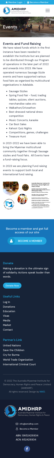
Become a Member (39, 2)
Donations (9, 306)
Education (9, 311)
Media (6, 320)
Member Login (15, 2)
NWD (42, 391)
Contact (8, 329)
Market (7, 325)
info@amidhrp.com (29, 424)
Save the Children (13, 350)
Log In (6, 302)
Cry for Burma (11, 354)
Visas (6, 315)
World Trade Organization (18, 359)
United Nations (12, 345)
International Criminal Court (19, 364)
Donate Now (12, 285)
